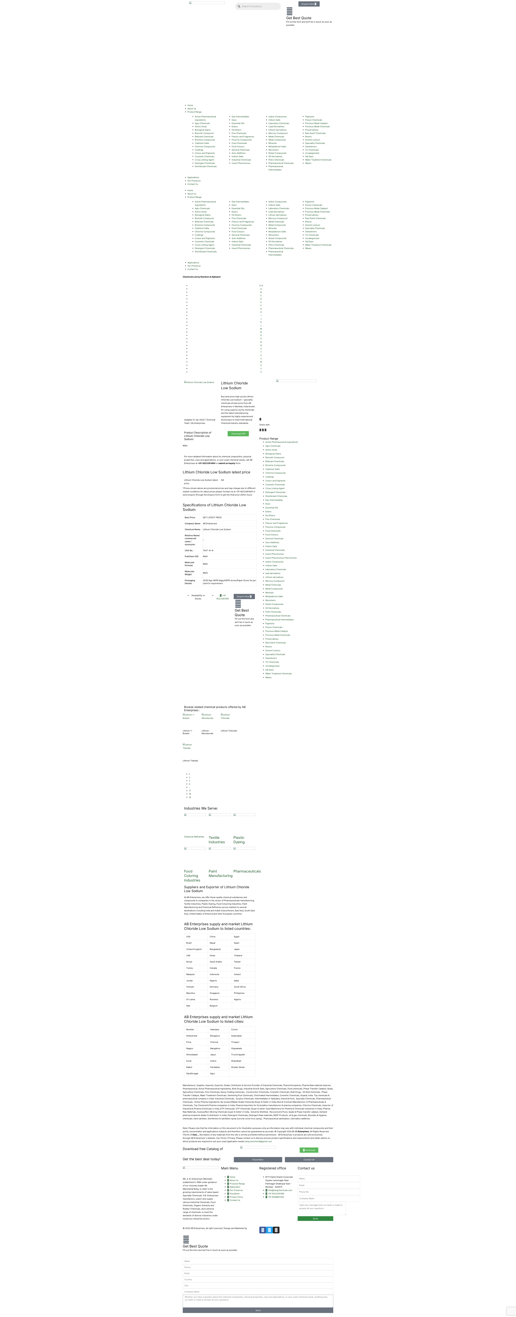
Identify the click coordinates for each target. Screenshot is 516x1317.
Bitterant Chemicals (274, 461)
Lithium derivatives (274, 577)
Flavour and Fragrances (276, 523)
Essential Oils (271, 507)
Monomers (270, 600)
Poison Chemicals (273, 627)
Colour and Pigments (275, 480)
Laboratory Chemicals (275, 569)
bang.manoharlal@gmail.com (258, 1141)
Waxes (268, 677)
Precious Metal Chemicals (277, 635)
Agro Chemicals (272, 446)
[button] (260, 430)
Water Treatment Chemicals (278, 673)
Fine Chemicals (272, 519)
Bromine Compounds (275, 465)
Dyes (267, 503)
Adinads (252, 1228)
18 (190, 794)
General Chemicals (274, 538)
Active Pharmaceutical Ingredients (281, 442)
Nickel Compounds (274, 604)
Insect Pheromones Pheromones (281, 558)
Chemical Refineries (194, 836)
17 (190, 790)
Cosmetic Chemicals (275, 484)
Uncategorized (272, 666)
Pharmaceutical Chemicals (278, 615)
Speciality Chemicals (275, 654)
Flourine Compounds (275, 527)
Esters (268, 511)
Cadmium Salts (272, 469)
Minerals (269, 592)
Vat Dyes (269, 669)
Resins (268, 646)
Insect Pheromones (274, 554)
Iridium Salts (271, 565)
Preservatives (272, 639)
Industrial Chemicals (275, 550)
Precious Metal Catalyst (276, 631)
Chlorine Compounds (275, 473)
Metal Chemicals (273, 585)
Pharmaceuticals (247, 871)
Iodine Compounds (274, 561)
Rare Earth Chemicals (275, 642)
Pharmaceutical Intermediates (279, 619)
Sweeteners (271, 658)
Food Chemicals (273, 531)
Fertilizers (270, 515)
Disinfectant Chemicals (276, 496)
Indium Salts (271, 546)
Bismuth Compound (274, 457)
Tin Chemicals (272, 662)
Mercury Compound (274, 581)
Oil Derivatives (272, 608)
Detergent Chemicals (275, 492)
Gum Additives (272, 542)
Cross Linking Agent (275, 488)
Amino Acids (271, 450)
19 (190, 797)
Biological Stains (273, 453)
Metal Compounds (274, 588)
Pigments (269, 623)
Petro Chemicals (273, 612)
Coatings (269, 477)
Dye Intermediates (274, 500)
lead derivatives (272, 573)
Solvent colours (272, 650)
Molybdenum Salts (274, 596)
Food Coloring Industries (192, 875)
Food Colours (271, 534)
